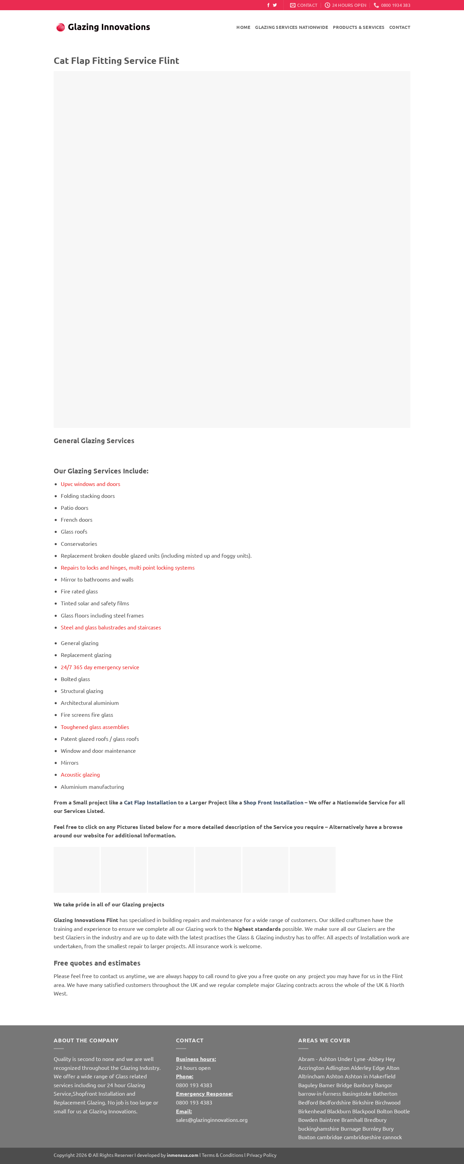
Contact (399, 27)
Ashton (334, 1076)
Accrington (311, 1067)
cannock (392, 1136)
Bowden (308, 1119)
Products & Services (359, 27)
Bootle (402, 1111)
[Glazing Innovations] (103, 27)
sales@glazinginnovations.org (212, 1119)
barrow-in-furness (320, 1093)
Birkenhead (312, 1111)
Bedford (308, 1102)
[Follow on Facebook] (268, 5)
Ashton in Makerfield (370, 1076)
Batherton (385, 1093)
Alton (392, 1067)
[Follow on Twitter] (275, 5)
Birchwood (387, 1102)
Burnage (351, 1128)
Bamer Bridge (335, 1084)
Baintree (329, 1119)
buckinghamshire (318, 1128)
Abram (306, 1058)
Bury (388, 1128)
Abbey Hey (382, 1058)
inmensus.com (182, 1155)
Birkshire (363, 1102)
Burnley (371, 1128)
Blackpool (363, 1111)
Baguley (308, 1084)
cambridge (329, 1136)
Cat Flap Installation (151, 802)
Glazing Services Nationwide (291, 27)
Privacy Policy (261, 1155)
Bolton (385, 1111)
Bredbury (375, 1119)
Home (243, 27)
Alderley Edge (368, 1067)
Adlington (338, 1067)
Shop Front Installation (273, 802)
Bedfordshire (335, 1102)
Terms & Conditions (222, 1155)
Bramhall (352, 1119)
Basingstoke (357, 1093)
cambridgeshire (362, 1136)
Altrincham (311, 1076)
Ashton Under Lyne (342, 1058)
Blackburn (339, 1111)
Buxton (307, 1136)
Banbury (364, 1084)
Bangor (383, 1084)
